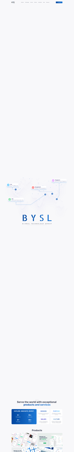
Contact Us (59, 2)
